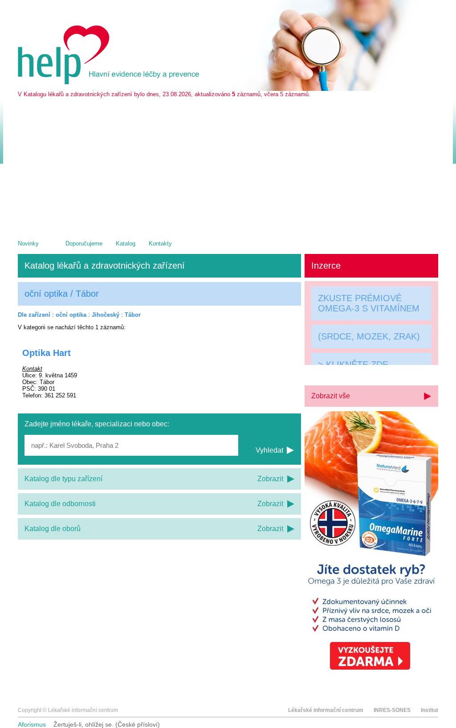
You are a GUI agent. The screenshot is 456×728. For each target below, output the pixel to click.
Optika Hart (46, 353)
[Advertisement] (228, 164)
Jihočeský (105, 314)
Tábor (133, 314)
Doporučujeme (83, 243)
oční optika (71, 314)
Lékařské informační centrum (325, 710)
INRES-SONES (392, 710)
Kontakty (160, 243)
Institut (429, 710)
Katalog (125, 243)
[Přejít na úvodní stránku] (110, 82)
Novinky (28, 243)
